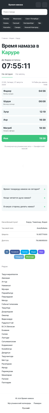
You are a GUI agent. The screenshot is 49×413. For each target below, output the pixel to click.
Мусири (5, 289)
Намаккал (6, 285)
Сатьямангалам (9, 341)
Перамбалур (7, 293)
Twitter (25, 252)
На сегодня (7, 74)
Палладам (6, 382)
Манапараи (7, 375)
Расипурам (7, 364)
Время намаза (16, 4)
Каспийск (6, 27)
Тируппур (6, 308)
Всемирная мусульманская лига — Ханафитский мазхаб (25, 147)
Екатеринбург (29, 23)
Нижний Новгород (31, 27)
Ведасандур (7, 319)
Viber (41, 252)
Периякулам (7, 371)
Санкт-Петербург (32, 19)
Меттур (5, 360)
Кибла (38, 4)
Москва (6, 19)
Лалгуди (5, 338)
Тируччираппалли (10, 274)
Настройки (44, 4)
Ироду (5, 367)
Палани (5, 379)
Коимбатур (7, 349)
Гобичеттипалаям (10, 304)
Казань (6, 23)
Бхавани (5, 330)
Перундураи (7, 296)
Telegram (19, 257)
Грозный (16, 23)
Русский (26, 408)
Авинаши (6, 278)
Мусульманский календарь (19, 403)
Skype (33, 252)
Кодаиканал (7, 345)
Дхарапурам (7, 311)
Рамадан (37, 403)
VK (7, 252)
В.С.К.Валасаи (8, 326)
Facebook (15, 252)
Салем (5, 334)
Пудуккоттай (7, 323)
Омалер (5, 315)
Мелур (5, 300)
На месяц (20, 74)
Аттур (4, 282)
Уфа (39, 23)
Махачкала (17, 19)
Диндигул (6, 352)
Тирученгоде (7, 356)
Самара (17, 27)
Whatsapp (30, 257)
